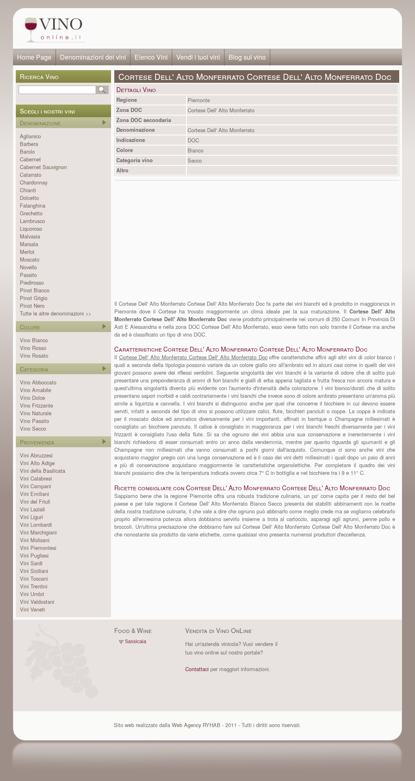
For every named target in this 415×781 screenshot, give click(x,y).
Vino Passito (34, 421)
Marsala (29, 244)
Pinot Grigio (33, 298)
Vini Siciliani (34, 571)
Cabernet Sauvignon (43, 167)
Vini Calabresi (36, 478)
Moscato (29, 259)
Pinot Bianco (34, 290)
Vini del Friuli (35, 501)
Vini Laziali (32, 509)
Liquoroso (31, 228)
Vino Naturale (35, 413)
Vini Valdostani (37, 601)
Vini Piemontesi (38, 547)
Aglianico (30, 136)
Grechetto (31, 213)
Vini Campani (35, 486)
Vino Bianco (34, 340)
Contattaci (197, 669)
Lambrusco (32, 221)
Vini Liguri (31, 517)
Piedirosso (32, 282)
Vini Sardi (31, 563)
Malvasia (30, 236)
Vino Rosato (34, 355)
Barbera (29, 144)
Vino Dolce (32, 397)
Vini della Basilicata (42, 470)
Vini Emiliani (34, 494)
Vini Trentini (33, 586)
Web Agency (186, 725)
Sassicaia (135, 641)
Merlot (27, 251)
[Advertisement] (246, 28)
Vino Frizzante (36, 405)
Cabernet (30, 159)
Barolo (27, 151)
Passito (28, 275)
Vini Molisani (34, 540)
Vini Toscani (34, 578)
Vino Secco (33, 428)
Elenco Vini (151, 57)
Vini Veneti (32, 609)
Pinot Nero (32, 305)
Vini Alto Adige (37, 463)
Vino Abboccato (38, 382)
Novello (28, 267)
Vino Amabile (35, 390)
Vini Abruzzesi (36, 455)
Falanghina (32, 205)
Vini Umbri (32, 594)
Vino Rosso (33, 348)
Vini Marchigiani (38, 532)
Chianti (28, 190)
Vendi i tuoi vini (198, 57)
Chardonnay (33, 182)
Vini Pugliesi (34, 555)
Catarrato (30, 174)
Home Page (34, 57)
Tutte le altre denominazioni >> (55, 313)
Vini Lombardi (36, 524)
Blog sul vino (247, 57)
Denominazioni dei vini (93, 57)
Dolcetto (29, 198)
